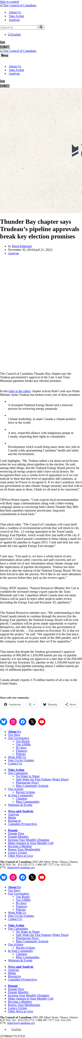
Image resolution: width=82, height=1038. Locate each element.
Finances (21, 750)
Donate (13, 830)
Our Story (14, 734)
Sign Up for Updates (21, 760)
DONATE (5, 46)
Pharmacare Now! (27, 782)
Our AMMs (23, 744)
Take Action (16, 16)
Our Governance (18, 738)
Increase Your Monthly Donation (28, 839)
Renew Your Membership (24, 849)
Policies (21, 754)
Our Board (22, 741)
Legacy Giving (17, 852)
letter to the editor (19, 391)
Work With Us (17, 757)
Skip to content (9, 1)
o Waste (35, 776)
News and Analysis (20, 811)
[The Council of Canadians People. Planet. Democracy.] (18, 5)
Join (2, 42)
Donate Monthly (18, 836)
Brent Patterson (21, 246)
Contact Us (15, 763)
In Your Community (20, 795)
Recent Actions (25, 792)
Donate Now (16, 833)
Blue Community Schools (32, 785)
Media (12, 817)
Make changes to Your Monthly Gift (30, 843)
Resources (14, 820)
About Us (15, 12)
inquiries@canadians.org (21, 867)
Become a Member (20, 846)
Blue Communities (27, 801)
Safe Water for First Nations (33, 779)
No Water (22, 776)
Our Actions (15, 789)
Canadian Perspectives (22, 824)
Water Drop (60, 779)
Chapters (21, 798)
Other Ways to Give (20, 855)
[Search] (41, 27)
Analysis (14, 19)
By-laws (21, 747)
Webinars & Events (20, 804)
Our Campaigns (18, 773)
